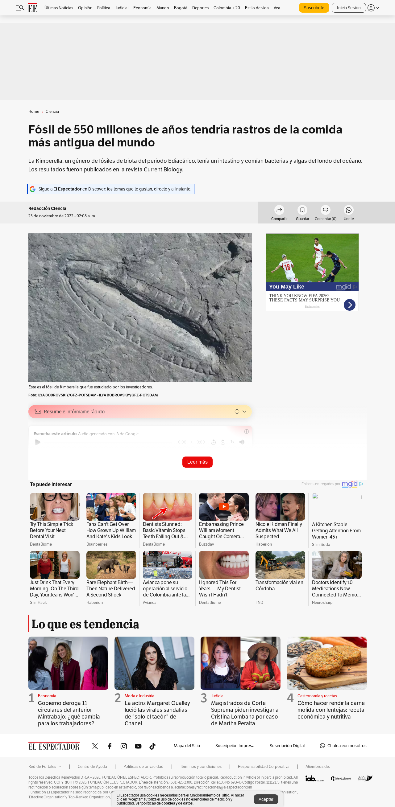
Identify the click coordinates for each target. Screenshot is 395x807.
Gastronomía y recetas (317, 695)
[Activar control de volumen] (241, 442)
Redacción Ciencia (47, 208)
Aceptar (266, 799)
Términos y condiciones (201, 766)
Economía (47, 695)
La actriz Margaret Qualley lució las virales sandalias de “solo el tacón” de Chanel (157, 713)
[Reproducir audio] (38, 442)
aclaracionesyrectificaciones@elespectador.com (213, 787)
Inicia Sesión (349, 7)
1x (232, 442)
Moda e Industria (139, 695)
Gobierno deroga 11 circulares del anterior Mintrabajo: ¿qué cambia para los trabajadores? (69, 713)
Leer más (197, 462)
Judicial (217, 695)
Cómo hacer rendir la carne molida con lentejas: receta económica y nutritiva (331, 709)
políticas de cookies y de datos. (167, 803)
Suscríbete (314, 7)
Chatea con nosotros (347, 745)
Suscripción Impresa (234, 745)
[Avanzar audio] (223, 442)
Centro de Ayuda (92, 766)
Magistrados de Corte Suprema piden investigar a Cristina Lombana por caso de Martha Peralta (245, 713)
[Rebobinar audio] (213, 442)
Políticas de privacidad (143, 766)
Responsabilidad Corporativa (263, 766)
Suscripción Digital (287, 745)
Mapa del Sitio (187, 745)
